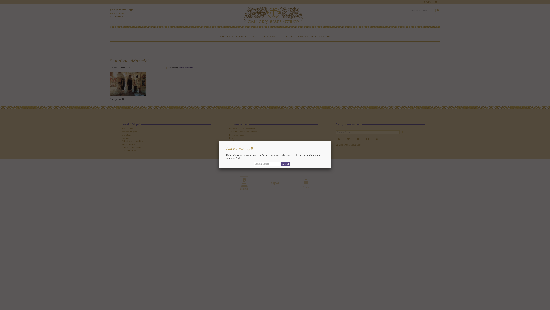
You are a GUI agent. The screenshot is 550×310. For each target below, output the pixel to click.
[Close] (331, 141)
